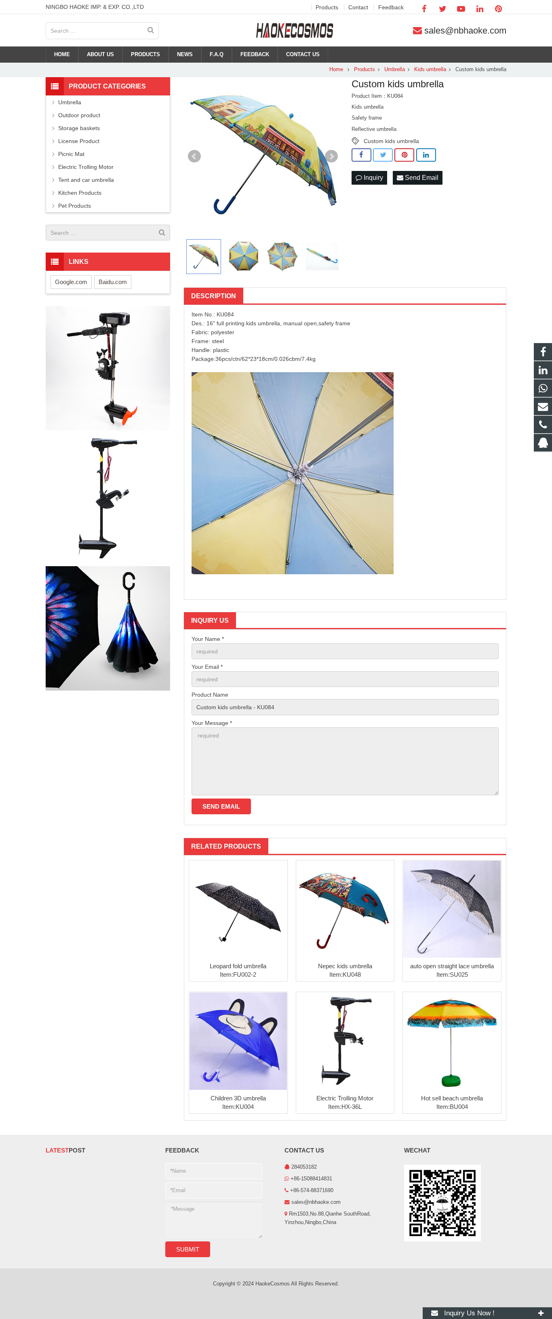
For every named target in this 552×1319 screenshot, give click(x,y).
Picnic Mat (71, 154)
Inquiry (372, 177)
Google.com (71, 281)
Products (364, 69)
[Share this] (361, 155)
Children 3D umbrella (238, 1098)
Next (331, 156)
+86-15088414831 (311, 1179)
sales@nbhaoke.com (465, 30)
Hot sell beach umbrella (452, 1098)
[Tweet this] (383, 155)
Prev (194, 156)
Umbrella (394, 69)
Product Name (210, 694)
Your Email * (207, 667)
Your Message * (212, 723)
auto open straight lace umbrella (452, 966)
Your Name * (208, 639)
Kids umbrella (430, 69)
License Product (78, 141)
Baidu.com (113, 281)
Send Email (420, 177)
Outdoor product (79, 115)
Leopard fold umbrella (238, 966)
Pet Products (74, 205)
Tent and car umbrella (86, 180)
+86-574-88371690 (311, 1190)
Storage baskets (79, 128)
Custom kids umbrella (391, 141)
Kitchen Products (79, 193)
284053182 (304, 1167)
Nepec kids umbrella (345, 966)
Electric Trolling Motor (344, 1098)
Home (336, 69)
